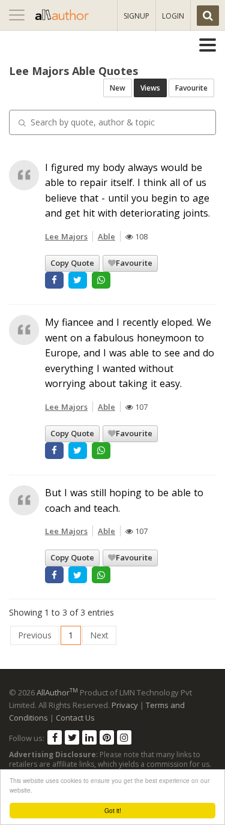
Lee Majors (66, 236)
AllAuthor (57, 692)
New (117, 88)
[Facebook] (54, 737)
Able (106, 236)
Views (150, 88)
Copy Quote (72, 262)
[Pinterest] (107, 737)
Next (99, 635)
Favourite (191, 88)
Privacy (125, 705)
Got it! (112, 810)
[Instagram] (124, 737)
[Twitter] (72, 737)
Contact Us (75, 717)
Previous (35, 635)
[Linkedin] (89, 737)
